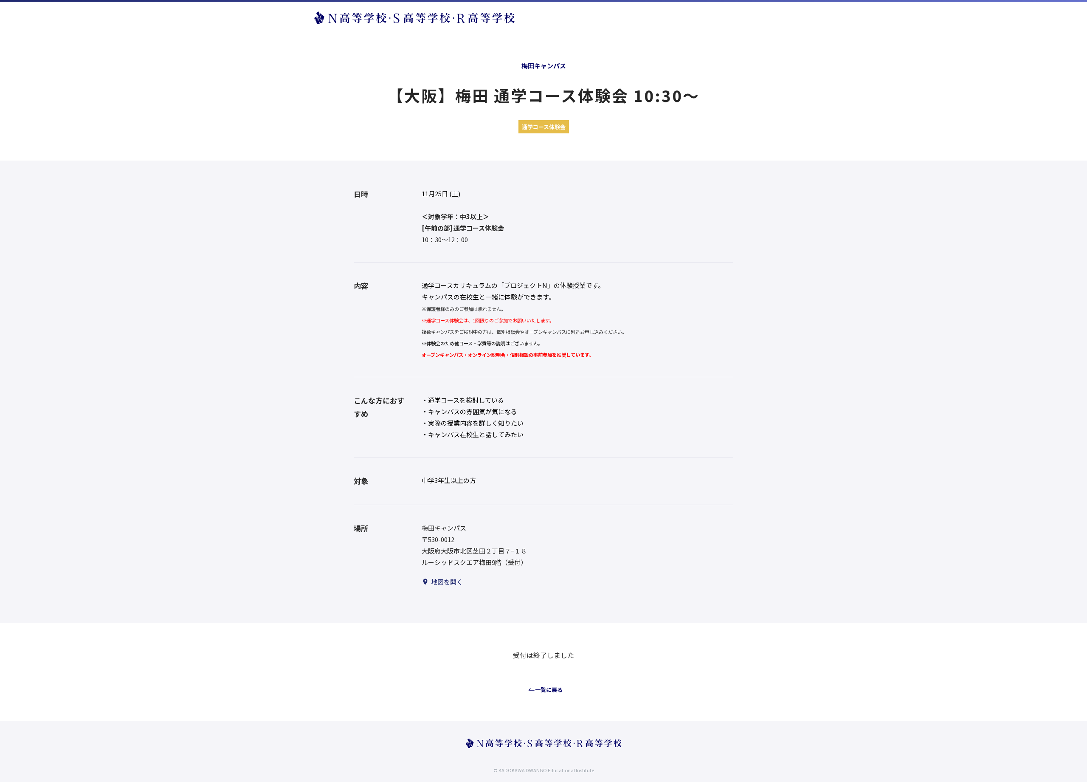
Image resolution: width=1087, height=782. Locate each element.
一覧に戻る (549, 690)
